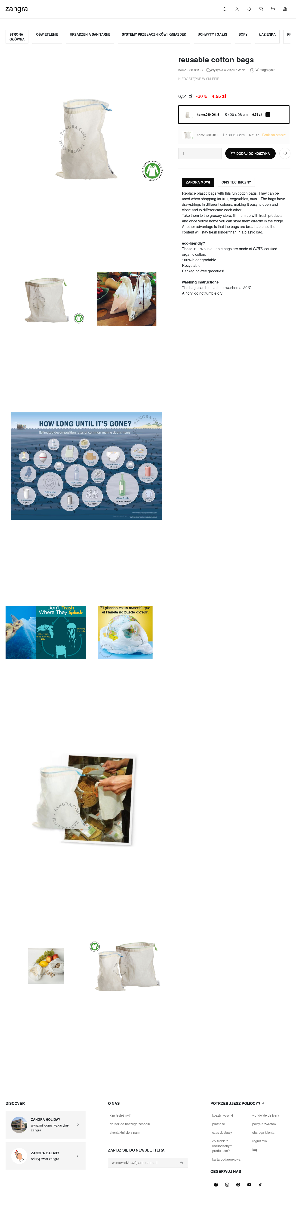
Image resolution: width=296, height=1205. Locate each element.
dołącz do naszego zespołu (130, 1123)
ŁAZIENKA (267, 34)
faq (254, 1149)
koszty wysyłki (222, 1115)
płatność (218, 1123)
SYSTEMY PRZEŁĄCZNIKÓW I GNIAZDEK (154, 34)
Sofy (243, 34)
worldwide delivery (265, 1115)
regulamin (259, 1141)
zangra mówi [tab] (198, 182)
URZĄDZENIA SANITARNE (90, 34)
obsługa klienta (263, 1132)
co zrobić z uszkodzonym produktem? (222, 1146)
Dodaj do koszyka (253, 153)
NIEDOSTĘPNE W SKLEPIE (198, 78)
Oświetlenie (47, 34)
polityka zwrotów (264, 1123)
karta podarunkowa (226, 1159)
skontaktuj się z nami (125, 1132)
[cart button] (272, 9)
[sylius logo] (17, 8)
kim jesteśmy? (120, 1115)
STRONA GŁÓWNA (17, 36)
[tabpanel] (234, 243)
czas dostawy (222, 1132)
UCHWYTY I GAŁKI (212, 34)
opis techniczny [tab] (236, 182)
